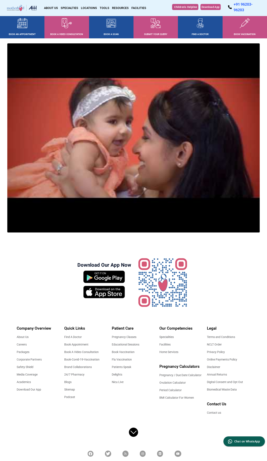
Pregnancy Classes (124, 337)
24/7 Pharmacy (74, 374)
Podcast (69, 397)
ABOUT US (51, 8)
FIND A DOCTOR (200, 34)
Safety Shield (25, 367)
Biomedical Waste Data (222, 389)
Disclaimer (213, 367)
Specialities (166, 337)
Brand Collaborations (78, 367)
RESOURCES (120, 8)
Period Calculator (170, 390)
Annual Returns (217, 374)
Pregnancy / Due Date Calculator (180, 375)
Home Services (168, 352)
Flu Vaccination (122, 359)
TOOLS (104, 8)
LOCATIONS (89, 8)
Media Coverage (27, 374)
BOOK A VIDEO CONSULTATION (66, 34)
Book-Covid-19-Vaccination (81, 359)
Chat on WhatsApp (247, 441)
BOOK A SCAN (111, 34)
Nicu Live (117, 382)
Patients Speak (121, 367)
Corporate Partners (29, 359)
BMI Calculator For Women (176, 397)
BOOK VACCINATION (245, 34)
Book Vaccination (123, 352)
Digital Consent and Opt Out (225, 382)
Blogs (68, 382)
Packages (23, 352)
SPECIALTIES (69, 8)
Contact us (214, 412)
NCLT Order (214, 344)
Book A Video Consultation (81, 352)
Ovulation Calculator (172, 382)
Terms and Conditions (221, 337)
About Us (23, 337)
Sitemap (69, 389)
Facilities (165, 344)
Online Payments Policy (222, 359)
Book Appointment (76, 344)
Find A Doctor (73, 337)
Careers (22, 344)
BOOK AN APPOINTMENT (22, 34)
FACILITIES (138, 8)
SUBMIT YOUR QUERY (155, 34)
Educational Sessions (125, 344)
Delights (117, 374)
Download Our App (29, 389)
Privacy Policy (216, 352)
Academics (24, 382)
